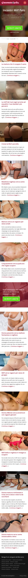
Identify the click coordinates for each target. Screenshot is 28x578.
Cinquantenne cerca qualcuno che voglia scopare (13, 265)
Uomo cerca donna (17, 560)
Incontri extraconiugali (19, 563)
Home (8, 38)
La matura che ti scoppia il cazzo (14, 64)
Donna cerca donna (7, 567)
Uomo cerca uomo (14, 565)
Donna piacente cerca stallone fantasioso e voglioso (13, 334)
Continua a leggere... (13, 75)
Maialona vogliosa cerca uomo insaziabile (13, 183)
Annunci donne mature (7, 563)
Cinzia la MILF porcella (10, 144)
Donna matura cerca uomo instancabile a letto (12, 535)
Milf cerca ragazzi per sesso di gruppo (13, 374)
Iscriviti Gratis (14, 28)
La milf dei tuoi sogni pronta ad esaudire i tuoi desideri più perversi (14, 104)
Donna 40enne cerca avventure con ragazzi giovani (13, 414)
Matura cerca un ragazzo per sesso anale (12, 223)
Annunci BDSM (5, 561)
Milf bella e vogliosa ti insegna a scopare (14, 454)
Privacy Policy (23, 575)
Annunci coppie (14, 561)
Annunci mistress (6, 569)
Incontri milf (16, 567)
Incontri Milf (12, 38)
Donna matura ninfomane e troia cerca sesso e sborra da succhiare (12, 495)
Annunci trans (14, 569)
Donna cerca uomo (6, 560)
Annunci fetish (5, 565)
